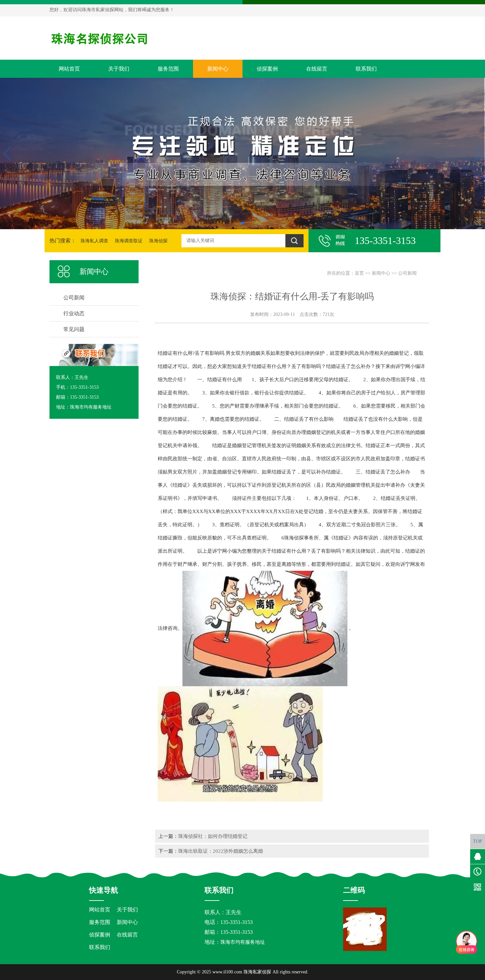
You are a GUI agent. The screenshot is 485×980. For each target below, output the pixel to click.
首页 (359, 273)
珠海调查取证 (129, 240)
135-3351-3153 (236, 932)
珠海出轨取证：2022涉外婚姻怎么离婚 (220, 851)
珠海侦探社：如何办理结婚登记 (212, 836)
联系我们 (366, 69)
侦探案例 (267, 69)
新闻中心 (217, 69)
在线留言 (316, 69)
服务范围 (168, 69)
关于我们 (118, 69)
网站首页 (69, 69)
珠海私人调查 (94, 240)
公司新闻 (407, 273)
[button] (242, 223)
